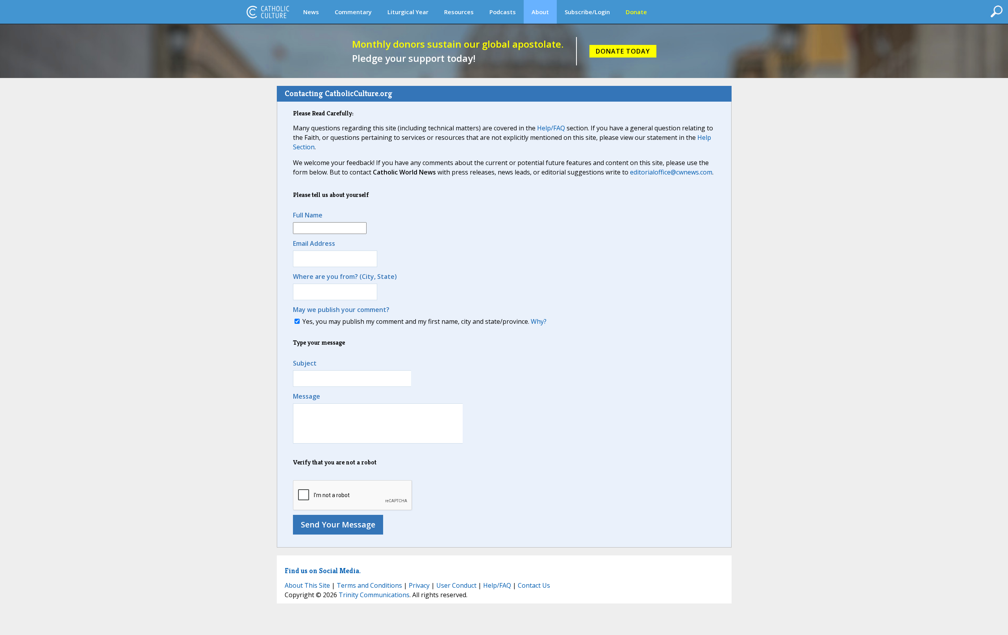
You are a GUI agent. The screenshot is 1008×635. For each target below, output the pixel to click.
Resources (459, 12)
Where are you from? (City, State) (345, 276)
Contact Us (534, 585)
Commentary (353, 12)
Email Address (314, 243)
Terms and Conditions (369, 585)
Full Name (307, 215)
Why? (539, 321)
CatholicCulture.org (267, 12)
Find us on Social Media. (323, 570)
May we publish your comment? (341, 309)
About (540, 12)
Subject (305, 363)
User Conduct (456, 585)
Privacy (419, 585)
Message (306, 396)
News (311, 12)
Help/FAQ (551, 128)
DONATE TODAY (623, 51)
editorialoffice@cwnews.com (671, 172)
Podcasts (502, 12)
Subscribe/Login (587, 12)
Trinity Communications (374, 594)
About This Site (307, 585)
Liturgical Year (407, 12)
